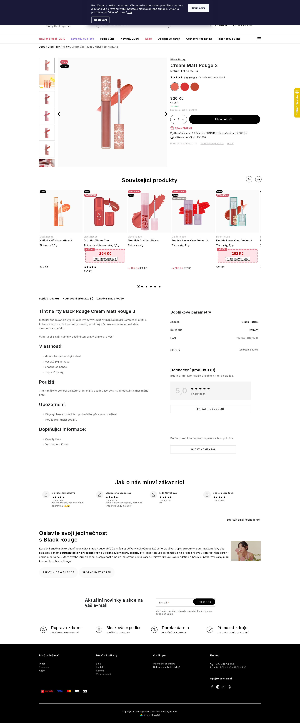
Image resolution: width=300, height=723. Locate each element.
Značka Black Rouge (110, 298)
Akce (42, 670)
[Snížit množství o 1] (174, 120)
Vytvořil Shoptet (152, 715)
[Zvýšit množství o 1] (183, 120)
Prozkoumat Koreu (96, 572)
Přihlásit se (204, 601)
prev (249, 179)
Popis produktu (49, 298)
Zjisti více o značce (58, 572)
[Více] (257, 38)
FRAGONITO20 (105, 258)
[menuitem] (53, 38)
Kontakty (101, 667)
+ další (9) (47, 133)
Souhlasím (198, 8)
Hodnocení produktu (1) (78, 298)
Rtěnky (253, 329)
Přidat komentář (203, 449)
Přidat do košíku (224, 119)
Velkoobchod (103, 674)
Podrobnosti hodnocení (212, 77)
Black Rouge (178, 59)
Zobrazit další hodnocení (242, 519)
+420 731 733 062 (225, 664)
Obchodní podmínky (164, 663)
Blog (98, 663)
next (258, 179)
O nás (42, 663)
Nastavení (100, 19)
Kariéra (100, 670)
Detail (61, 275)
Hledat (100, 25)
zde (130, 12)
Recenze (44, 667)
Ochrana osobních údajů (166, 667)
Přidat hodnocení (210, 409)
